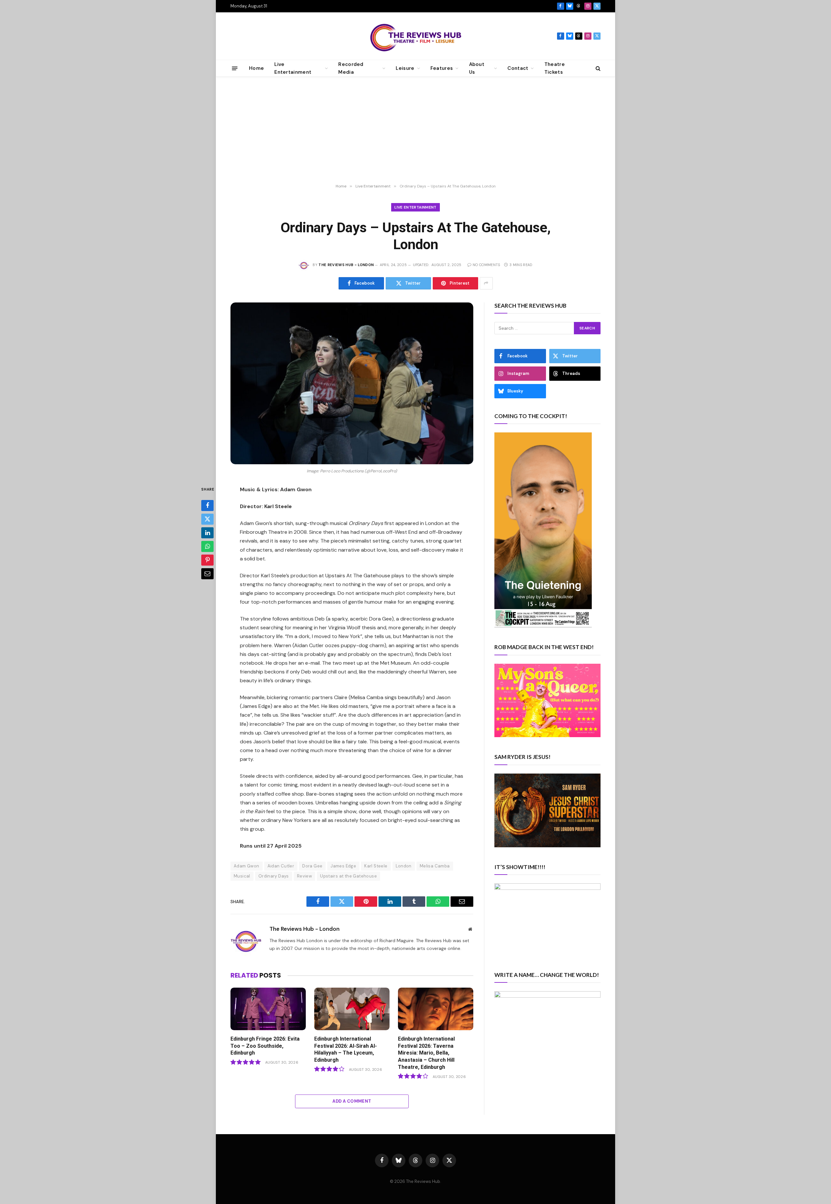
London (404, 866)
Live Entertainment (415, 207)
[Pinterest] (207, 560)
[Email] (207, 574)
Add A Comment (351, 1101)
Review (304, 876)
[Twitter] (207, 519)
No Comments (486, 265)
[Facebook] (207, 505)
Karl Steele (375, 866)
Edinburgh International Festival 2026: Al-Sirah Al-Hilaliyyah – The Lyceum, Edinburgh (345, 1049)
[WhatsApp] (207, 546)
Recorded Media (350, 68)
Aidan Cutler (280, 866)
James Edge (343, 866)
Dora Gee (312, 866)
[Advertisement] (415, 130)
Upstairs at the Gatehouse (348, 876)
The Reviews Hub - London (346, 265)
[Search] (597, 68)
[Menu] (235, 68)
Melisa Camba (435, 866)
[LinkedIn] (207, 533)
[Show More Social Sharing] (486, 283)
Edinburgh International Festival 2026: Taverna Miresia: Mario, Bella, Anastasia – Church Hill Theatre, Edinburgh (426, 1053)
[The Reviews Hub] (415, 36)
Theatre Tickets (554, 68)
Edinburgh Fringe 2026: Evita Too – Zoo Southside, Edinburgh (265, 1046)
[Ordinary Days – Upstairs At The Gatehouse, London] (351, 383)
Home (256, 68)
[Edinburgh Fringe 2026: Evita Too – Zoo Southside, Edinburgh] (268, 1009)
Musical (242, 876)
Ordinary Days (273, 876)
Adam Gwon (246, 866)
